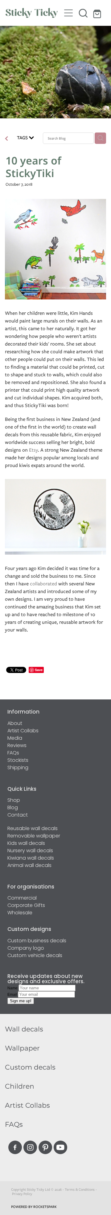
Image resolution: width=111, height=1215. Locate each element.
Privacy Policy (22, 1193)
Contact (17, 815)
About (14, 724)
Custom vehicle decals (34, 956)
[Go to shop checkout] (98, 13)
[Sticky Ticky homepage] (33, 13)
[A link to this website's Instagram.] (30, 1147)
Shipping (17, 768)
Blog (12, 808)
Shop (13, 801)
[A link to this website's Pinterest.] (45, 1147)
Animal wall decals (29, 866)
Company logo (25, 948)
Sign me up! (20, 1001)
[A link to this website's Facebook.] (15, 1147)
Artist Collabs (23, 731)
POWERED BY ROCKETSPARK (34, 1206)
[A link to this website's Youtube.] (60, 1147)
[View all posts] (6, 139)
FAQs (13, 753)
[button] (83, 13)
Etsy (33, 449)
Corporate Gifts (26, 906)
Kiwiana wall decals (30, 858)
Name (12, 988)
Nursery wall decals (30, 851)
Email (12, 994)
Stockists (17, 761)
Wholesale (19, 913)
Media (14, 738)
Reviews (17, 746)
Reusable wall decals (32, 829)
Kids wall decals (26, 844)
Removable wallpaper (33, 836)
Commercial (22, 898)
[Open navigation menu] (68, 13)
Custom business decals (36, 941)
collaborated (43, 583)
